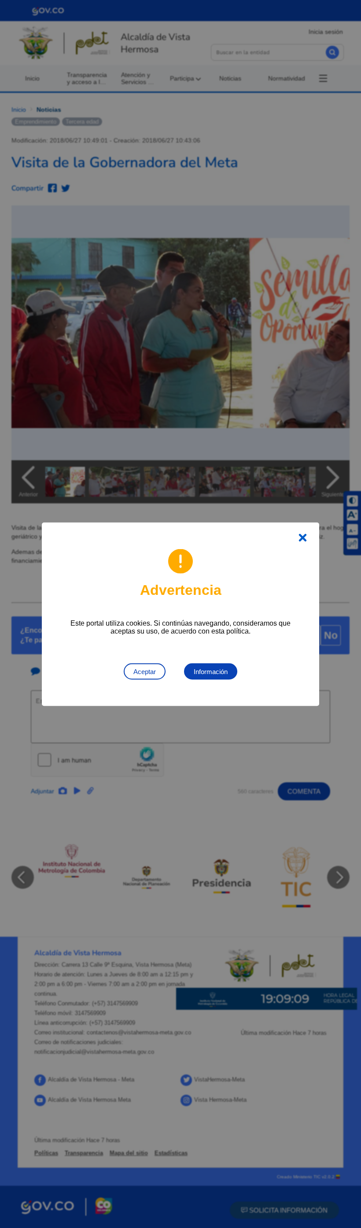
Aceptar (144, 671)
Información (211, 671)
